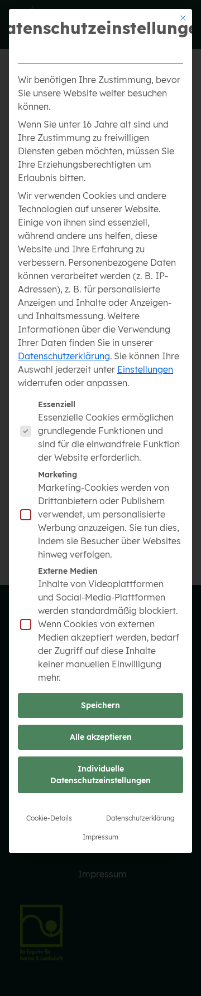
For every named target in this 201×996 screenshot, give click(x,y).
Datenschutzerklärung (64, 356)
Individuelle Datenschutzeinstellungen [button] (100, 774)
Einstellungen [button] (145, 369)
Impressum (100, 837)
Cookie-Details (49, 818)
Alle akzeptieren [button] (101, 737)
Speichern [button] (100, 705)
